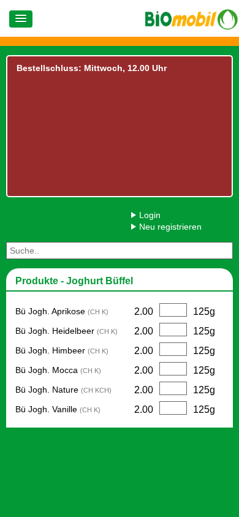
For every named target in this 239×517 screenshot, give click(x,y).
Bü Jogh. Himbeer (61, 350)
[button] (20, 19)
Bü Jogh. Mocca (58, 370)
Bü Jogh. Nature (63, 389)
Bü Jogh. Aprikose (61, 311)
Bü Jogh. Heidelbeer (66, 331)
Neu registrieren (170, 227)
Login (150, 215)
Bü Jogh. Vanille (58, 409)
